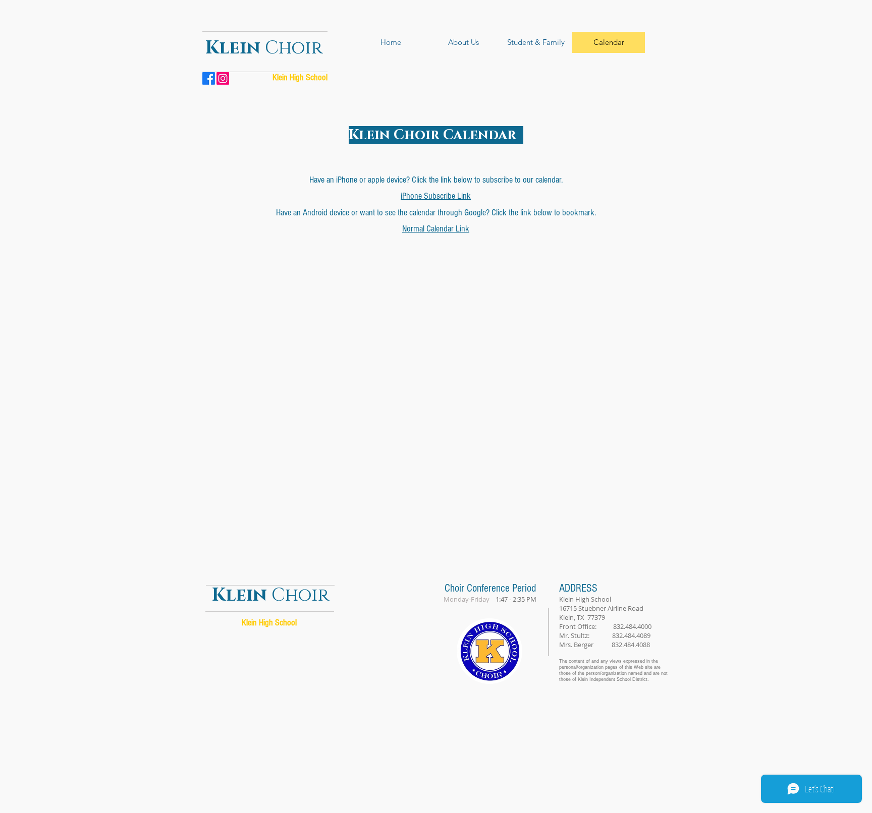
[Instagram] (222, 78)
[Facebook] (208, 78)
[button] (463, 42)
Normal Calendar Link (435, 228)
